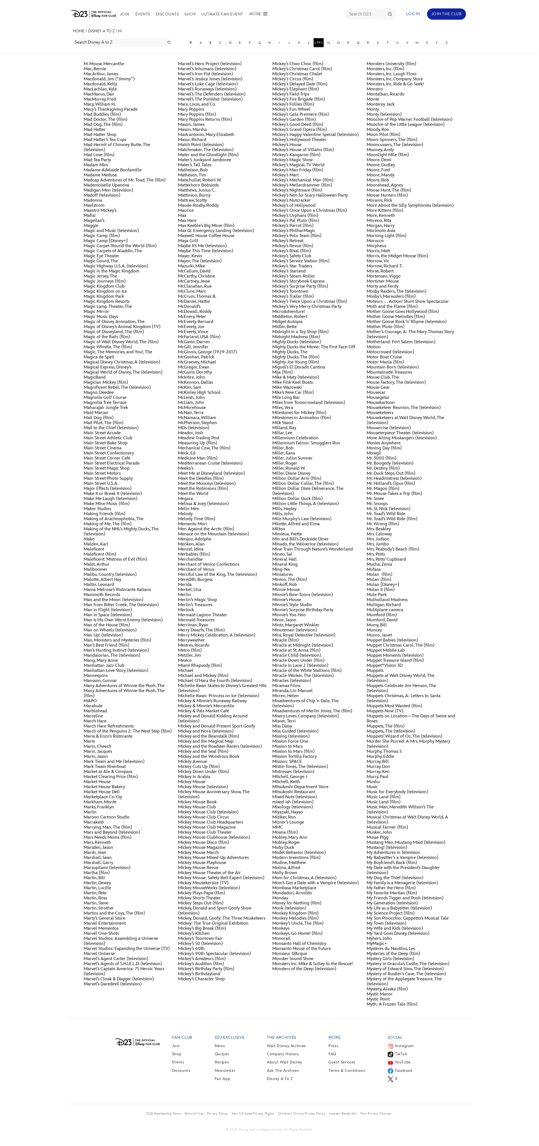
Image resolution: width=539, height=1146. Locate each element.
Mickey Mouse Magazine (201, 847)
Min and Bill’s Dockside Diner (300, 539)
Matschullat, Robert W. (199, 180)
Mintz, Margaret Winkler (295, 625)
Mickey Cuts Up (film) (199, 766)
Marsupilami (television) (107, 867)
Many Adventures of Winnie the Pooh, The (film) (124, 693)
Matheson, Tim (192, 175)
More (334, 1037)
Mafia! (90, 215)
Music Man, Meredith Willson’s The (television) (400, 810)
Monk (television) (289, 908)
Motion (374, 347)
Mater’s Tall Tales (194, 165)
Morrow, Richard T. (385, 266)
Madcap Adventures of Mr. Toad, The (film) (125, 180)
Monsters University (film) (391, 64)
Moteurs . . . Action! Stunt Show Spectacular (408, 301)
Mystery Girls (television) (390, 958)
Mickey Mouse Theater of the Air (209, 873)
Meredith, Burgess (195, 579)
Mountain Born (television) (393, 367)
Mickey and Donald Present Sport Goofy (216, 726)
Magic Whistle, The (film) (108, 347)
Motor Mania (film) (385, 362)
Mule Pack (377, 594)
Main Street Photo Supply (108, 478)
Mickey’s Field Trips (290, 94)
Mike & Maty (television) (295, 377)
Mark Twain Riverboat (105, 766)
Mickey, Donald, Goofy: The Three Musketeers (221, 918)
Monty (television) (384, 114)
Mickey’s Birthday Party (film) (206, 969)
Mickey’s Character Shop (201, 979)
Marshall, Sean (98, 857)
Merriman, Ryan (193, 625)
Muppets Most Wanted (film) (394, 706)
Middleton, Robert (289, 316)
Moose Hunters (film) (387, 195)
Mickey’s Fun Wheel (291, 109)
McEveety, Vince (193, 332)
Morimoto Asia (381, 230)
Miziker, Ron (284, 817)
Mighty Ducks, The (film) (295, 357)
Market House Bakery (104, 787)
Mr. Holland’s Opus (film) (391, 483)
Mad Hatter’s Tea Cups (105, 139)
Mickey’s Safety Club (291, 256)
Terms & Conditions (346, 1070)
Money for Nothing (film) (296, 903)
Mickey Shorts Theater (199, 898)
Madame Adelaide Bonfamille (112, 170)
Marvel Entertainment (105, 923)
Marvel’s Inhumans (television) (207, 69)
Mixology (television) (292, 807)
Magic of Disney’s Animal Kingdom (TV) (122, 326)
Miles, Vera (282, 407)
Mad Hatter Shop (100, 134)
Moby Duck (283, 847)
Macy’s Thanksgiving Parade (111, 109)
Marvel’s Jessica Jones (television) (210, 79)
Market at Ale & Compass (108, 771)
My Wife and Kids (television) (395, 928)
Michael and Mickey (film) (203, 675)
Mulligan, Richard (384, 605)
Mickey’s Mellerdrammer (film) (302, 185)
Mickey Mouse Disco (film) (203, 842)
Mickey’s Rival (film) (291, 251)
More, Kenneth (381, 215)
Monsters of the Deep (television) (304, 969)
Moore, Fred (378, 170)
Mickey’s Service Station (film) (301, 261)
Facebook (404, 1070)
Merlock (186, 610)
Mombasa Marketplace (294, 888)
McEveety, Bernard (195, 321)
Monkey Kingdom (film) (295, 913)
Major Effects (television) (108, 488)
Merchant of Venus (196, 569)
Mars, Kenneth (97, 842)
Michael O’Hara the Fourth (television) (215, 680)
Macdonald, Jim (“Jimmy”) (109, 79)
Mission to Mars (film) (293, 751)
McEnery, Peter (192, 316)
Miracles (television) (291, 680)
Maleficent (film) (100, 554)
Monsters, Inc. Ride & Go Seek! (395, 84)
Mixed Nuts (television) (294, 797)
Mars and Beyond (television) (112, 832)
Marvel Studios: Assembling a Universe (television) (121, 941)
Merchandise (190, 559)
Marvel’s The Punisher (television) (210, 99)
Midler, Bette (284, 326)
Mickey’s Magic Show (292, 160)
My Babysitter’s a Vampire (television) (402, 857)
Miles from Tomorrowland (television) (308, 402)
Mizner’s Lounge (288, 822)
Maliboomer (96, 569)
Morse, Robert (380, 271)
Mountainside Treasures (389, 372)
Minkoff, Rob (284, 584)
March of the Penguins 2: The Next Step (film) (128, 731)
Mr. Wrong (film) (383, 524)
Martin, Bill (94, 878)
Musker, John (379, 832)
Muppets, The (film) (386, 726)
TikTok (401, 1054)
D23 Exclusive (230, 1037)
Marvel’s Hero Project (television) (210, 64)
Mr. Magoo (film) (383, 488)
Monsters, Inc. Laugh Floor (392, 74)
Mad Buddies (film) (102, 114)
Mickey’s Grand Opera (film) (299, 129)
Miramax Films (286, 685)
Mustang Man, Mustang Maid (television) (406, 842)
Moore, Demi (379, 160)
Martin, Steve (96, 903)
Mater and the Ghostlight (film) (208, 155)
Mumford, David (382, 620)
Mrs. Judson (378, 539)
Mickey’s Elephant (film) (295, 89)
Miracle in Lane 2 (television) (300, 665)
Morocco (375, 241)
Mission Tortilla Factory (294, 756)
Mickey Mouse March (198, 852)
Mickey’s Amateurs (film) (202, 958)
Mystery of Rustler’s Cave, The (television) (406, 974)
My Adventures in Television (393, 852)
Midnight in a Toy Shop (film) (300, 332)
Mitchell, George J (289, 776)
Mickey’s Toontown (290, 291)
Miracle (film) (285, 640)
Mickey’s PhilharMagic (293, 230)
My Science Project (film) (391, 913)
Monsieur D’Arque (289, 953)
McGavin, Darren (194, 342)
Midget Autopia (287, 321)
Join (125, 14)
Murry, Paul (378, 776)
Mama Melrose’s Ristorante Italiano (117, 589)
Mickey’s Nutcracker (291, 200)
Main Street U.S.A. (101, 483)
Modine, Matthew (289, 862)
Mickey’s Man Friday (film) (297, 170)
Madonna (93, 200)
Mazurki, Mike (191, 266)
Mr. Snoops (377, 503)
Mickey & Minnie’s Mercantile (206, 706)
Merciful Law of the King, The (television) (217, 574)
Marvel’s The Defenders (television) (212, 94)
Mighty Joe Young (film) (295, 362)
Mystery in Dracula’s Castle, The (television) (408, 964)
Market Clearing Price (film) (111, 776)
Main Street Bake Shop (105, 443)
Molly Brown (284, 873)
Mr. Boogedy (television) (390, 463)
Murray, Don (378, 766)
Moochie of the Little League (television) (406, 124)
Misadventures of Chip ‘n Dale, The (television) (305, 704)
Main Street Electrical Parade (112, 463)
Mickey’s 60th (191, 948)
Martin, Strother (99, 908)
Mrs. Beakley (379, 529)
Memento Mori (192, 524)
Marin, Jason (96, 756)
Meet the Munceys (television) (207, 483)
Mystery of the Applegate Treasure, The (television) (404, 982)
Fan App (222, 1078)
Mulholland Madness (387, 599)
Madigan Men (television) (108, 190)
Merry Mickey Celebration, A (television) (216, 635)
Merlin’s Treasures (195, 605)
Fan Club (182, 1037)
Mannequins (96, 675)
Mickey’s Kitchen (194, 933)
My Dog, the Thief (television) (395, 878)
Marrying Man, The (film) (108, 827)
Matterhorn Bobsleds (198, 185)
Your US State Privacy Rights (253, 1113)
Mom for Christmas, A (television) (304, 878)
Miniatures (282, 574)
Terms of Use (193, 1113)
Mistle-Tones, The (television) (300, 766)
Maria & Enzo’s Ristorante (108, 736)
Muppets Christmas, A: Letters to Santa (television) (403, 698)
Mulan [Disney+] (383, 584)
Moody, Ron (378, 129)
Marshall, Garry (98, 862)
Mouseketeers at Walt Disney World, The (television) (405, 420)
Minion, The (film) (289, 579)
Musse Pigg (378, 837)
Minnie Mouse (286, 589)
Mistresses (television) (293, 771)
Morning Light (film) (386, 235)
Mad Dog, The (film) (103, 124)
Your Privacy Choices (375, 1113)
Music (372, 787)
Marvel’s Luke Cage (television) (208, 84)
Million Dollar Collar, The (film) (303, 483)
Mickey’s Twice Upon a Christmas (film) (309, 301)
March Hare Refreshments (109, 726)
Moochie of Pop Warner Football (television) (410, 119)
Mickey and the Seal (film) (203, 751)
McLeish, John (191, 397)
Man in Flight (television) (108, 610)
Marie (89, 741)
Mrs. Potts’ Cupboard (386, 559)
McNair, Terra (191, 412)
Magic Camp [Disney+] (106, 241)
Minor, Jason (284, 620)
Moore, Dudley (381, 165)
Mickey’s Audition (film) (201, 964)
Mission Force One (290, 741)
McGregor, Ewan (193, 367)
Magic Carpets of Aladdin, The (113, 251)
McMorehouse (192, 407)
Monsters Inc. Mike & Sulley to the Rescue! (312, 964)
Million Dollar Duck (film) (297, 498)
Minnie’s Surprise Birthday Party (302, 610)
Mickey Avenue (192, 761)
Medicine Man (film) (198, 458)
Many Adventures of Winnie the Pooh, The (124, 685)
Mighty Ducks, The (289, 352)
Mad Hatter (95, 129)
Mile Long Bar (286, 397)
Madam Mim (96, 165)
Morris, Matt (378, 251)
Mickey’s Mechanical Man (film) (303, 180)
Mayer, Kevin (190, 256)
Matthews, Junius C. (196, 190)
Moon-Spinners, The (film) (392, 139)
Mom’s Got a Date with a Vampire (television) (315, 883)
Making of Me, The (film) (108, 524)
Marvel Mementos (101, 928)
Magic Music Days (101, 316)
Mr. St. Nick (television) (388, 508)
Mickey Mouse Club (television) (208, 812)
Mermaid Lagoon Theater (202, 615)
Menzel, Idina (191, 549)
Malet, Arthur (96, 564)
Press (333, 1045)
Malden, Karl (96, 544)
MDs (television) (193, 428)
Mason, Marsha (192, 129)
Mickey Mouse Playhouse (202, 862)
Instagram (404, 1045)
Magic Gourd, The (101, 261)
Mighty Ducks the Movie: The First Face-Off (313, 347)
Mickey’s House (287, 144)
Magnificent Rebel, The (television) (117, 387)
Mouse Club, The (383, 377)
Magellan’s (94, 220)
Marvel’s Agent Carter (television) (116, 958)
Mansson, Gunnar (100, 680)
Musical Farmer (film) (387, 827)
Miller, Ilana (283, 453)
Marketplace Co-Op (103, 797)
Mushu (373, 782)
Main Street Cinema (103, 448)
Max (182, 215)
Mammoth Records (102, 594)
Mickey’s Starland (289, 271)
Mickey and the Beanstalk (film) (208, 736)
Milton (278, 529)
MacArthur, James (101, 74)
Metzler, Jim (189, 655)
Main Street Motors (102, 473)
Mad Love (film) (99, 155)
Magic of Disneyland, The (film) (114, 332)
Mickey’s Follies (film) (293, 104)
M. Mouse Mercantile (104, 64)
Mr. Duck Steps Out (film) (391, 473)
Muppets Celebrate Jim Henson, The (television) (401, 688)
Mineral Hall (284, 559)
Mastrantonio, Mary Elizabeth (206, 134)
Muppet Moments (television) (395, 655)
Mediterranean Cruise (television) (210, 463)
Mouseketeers (380, 412)
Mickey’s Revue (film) (292, 246)
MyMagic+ (377, 943)
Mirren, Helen (285, 696)
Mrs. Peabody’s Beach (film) (393, 549)
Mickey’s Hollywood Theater (299, 139)
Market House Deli (102, 792)
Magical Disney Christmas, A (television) (122, 362)
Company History (283, 1054)
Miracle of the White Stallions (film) (307, 670)
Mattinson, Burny (194, 195)
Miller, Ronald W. (288, 468)
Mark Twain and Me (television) (114, 761)
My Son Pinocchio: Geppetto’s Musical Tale (408, 918)
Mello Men (188, 508)
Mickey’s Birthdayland (199, 974)
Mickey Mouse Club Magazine (207, 827)
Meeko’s (185, 468)
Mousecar (376, 392)
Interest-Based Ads (343, 1113)
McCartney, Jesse (194, 281)
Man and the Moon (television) (113, 599)
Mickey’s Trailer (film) (293, 296)
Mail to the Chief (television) (111, 428)
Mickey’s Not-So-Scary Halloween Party (310, 195)
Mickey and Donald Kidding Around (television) (213, 719)
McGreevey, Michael (197, 362)
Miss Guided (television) (295, 731)
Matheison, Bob (193, 170)
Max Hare (187, 220)
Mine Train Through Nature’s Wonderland (312, 549)
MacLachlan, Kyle (100, 89)
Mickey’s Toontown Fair (200, 938)
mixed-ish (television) (293, 802)
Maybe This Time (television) (205, 251)
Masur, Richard (192, 139)
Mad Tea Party (97, 160)
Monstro (375, 89)
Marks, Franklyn (99, 807)
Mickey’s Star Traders (292, 266)
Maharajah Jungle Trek (106, 407)
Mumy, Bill (377, 625)
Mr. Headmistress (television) (394, 478)
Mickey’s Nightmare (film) (297, 190)
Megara (185, 498)
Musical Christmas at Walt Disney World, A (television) (407, 820)
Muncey (374, 630)
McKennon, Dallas (195, 382)
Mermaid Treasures (196, 620)
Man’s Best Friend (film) (106, 645)
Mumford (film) (382, 615)
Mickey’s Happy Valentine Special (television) (315, 134)
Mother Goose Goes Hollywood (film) (403, 311)
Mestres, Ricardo (193, 645)
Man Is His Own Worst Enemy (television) (123, 620)
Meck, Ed (186, 453)
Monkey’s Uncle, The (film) (298, 923)
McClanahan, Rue (195, 286)
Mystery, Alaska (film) (387, 989)
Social (395, 1037)
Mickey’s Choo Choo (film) (297, 64)
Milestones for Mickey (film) (299, 412)
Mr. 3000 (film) (381, 458)
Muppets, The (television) (391, 731)
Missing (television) (291, 736)
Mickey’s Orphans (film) (295, 215)
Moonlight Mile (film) (388, 155)
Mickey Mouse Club (197, 807)
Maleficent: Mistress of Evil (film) (115, 559)
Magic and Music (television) (111, 230)
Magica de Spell (99, 357)
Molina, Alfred (286, 867)
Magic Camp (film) (102, 235)
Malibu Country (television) (110, 574)
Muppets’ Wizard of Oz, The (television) (404, 736)
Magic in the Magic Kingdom (111, 271)
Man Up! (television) (103, 635)
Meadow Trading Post (198, 438)
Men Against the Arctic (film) (206, 529)
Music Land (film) (384, 797)
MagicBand (95, 377)
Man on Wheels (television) (110, 630)
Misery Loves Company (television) (305, 716)
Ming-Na (281, 569)
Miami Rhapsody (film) (200, 665)
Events (142, 14)
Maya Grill (188, 241)
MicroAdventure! (288, 311)
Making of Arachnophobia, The (113, 519)
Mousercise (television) (389, 428)
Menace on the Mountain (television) (213, 534)
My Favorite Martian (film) (392, 893)
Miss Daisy (282, 726)
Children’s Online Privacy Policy (301, 1113)
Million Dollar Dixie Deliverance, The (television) (307, 491)
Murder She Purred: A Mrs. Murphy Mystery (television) (408, 744)
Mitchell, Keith (286, 782)
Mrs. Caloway (379, 534)
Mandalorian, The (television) (112, 655)
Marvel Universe (99, 953)
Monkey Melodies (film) (295, 918)
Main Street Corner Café (107, 458)
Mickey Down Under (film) (203, 771)
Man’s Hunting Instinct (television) (116, 650)
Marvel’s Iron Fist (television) (205, 74)
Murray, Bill (378, 761)
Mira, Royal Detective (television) (303, 635)
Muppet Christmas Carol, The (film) (401, 645)
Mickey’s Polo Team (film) (296, 235)
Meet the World (193, 493)
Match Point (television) (201, 144)
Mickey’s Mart (285, 175)
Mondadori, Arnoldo (292, 893)
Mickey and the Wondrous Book (208, 756)
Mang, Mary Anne (101, 660)
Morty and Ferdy (382, 286)
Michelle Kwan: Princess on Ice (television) (218, 696)
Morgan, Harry (380, 225)
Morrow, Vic (378, 261)
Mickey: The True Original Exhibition (213, 923)
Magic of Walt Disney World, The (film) (121, 342)
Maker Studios (97, 508)
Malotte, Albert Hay (102, 579)
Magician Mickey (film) (106, 382)
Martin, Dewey (97, 883)
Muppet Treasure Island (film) (395, 660)
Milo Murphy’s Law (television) (302, 519)
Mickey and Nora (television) (206, 731)
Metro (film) (190, 650)
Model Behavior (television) (299, 852)
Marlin (90, 812)
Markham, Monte (100, 802)
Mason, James (191, 124)
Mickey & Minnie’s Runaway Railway (212, 701)
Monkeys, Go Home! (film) (297, 933)
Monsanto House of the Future (301, 948)
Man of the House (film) (107, 625)
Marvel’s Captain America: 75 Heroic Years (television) (124, 972)
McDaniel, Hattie (194, 301)
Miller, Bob (282, 448)
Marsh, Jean (95, 852)
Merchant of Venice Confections (208, 564)
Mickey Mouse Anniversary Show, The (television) (214, 795)
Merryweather (191, 640)
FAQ (332, 1054)
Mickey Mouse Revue (198, 867)
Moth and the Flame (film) (392, 306)
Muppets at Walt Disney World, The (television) (400, 678)
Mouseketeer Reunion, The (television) (404, 407)
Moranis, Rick (379, 200)
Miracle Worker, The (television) (303, 675)
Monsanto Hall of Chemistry (299, 943)
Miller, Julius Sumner (292, 458)
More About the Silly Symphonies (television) (410, 205)
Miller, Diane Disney (291, 473)
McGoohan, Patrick (196, 357)
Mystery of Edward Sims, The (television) (405, 969)
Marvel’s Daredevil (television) (113, 984)
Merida (185, 584)
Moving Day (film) (384, 448)
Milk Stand (282, 423)
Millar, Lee (282, 433)
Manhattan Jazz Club (104, 665)
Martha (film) (97, 873)
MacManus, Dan (99, 94)
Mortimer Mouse (383, 281)
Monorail (281, 938)
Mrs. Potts (376, 554)
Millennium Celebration (295, 438)
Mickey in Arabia (194, 776)
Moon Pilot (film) (383, 134)
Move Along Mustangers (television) (402, 438)
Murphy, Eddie (380, 756)
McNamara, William (197, 417)
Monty (373, 109)
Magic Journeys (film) (105, 281)
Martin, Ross (95, 898)
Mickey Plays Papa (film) (201, 893)
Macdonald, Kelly (100, 84)
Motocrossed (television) (390, 352)
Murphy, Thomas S (384, 751)
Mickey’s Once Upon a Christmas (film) (309, 210)
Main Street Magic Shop (107, 468)
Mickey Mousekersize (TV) (203, 883)
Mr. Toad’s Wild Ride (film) (392, 519)
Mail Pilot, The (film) (104, 423)
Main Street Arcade (102, 433)
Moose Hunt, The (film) (389, 190)
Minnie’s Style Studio (292, 605)
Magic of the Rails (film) (107, 337)
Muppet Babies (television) (392, 640)
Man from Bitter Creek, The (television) (121, 605)
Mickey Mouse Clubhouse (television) (214, 837)
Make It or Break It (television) (113, 493)
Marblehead (95, 711)
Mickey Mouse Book (197, 802)
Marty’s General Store (104, 918)
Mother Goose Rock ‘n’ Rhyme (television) (407, 321)
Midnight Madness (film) (296, 337)
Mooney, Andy (380, 150)
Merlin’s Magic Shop (197, 599)
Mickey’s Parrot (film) (293, 225)
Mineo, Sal (282, 554)
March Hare (95, 721)
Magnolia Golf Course (105, 397)
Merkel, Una (189, 589)
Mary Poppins (191, 109)
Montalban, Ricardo (386, 94)
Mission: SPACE (287, 761)
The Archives (281, 1037)
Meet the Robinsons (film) (203, 488)
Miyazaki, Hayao (287, 812)
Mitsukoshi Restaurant (293, 792)
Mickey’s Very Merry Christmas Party (306, 306)
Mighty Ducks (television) (296, 342)
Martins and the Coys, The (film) (114, 913)
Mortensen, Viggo (384, 276)
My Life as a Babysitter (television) (399, 908)
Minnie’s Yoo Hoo (289, 615)
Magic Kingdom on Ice (105, 291)
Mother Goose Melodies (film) (396, 316)
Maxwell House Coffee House (206, 235)
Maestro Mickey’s (100, 210)
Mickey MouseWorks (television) (209, 888)
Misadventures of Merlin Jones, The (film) (312, 711)
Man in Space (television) (108, 615)
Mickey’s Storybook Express (298, 281)
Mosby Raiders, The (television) (396, 291)
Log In (413, 14)
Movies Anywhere (384, 443)
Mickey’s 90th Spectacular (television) (215, 953)
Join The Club (446, 14)
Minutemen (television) (294, 630)
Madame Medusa (100, 175)
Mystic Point (378, 999)
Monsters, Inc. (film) (385, 69)
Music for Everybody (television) (397, 792)
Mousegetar (378, 397)
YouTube (403, 1062)
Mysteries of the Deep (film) (393, 953)
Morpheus (376, 246)
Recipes (222, 1062)
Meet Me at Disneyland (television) (211, 473)
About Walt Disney (284, 1062)
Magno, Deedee (99, 392)
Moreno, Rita (379, 220)
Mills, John (282, 514)
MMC (277, 827)
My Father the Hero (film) (391, 888)
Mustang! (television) (387, 847)
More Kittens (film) (385, 210)
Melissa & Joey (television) (203, 503)
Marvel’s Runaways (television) (207, 89)
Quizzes (222, 1054)
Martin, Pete (95, 893)
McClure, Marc (192, 291)
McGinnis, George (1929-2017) (207, 352)
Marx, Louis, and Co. (197, 104)
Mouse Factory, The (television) (396, 382)
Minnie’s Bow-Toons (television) (302, 594)
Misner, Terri (284, 721)
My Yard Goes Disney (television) (398, 933)
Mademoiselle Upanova (106, 185)
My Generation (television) (392, 903)
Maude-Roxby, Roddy (198, 205)
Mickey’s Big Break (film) (202, 928)
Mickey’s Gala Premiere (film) (300, 114)
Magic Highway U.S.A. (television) (116, 266)
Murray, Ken (378, 771)
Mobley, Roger (286, 842)
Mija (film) (282, 372)
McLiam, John (191, 402)
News (220, 1045)
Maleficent (94, 549)
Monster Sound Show (292, 958)
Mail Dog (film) (99, 417)
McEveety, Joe (191, 326)
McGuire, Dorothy (195, 372)
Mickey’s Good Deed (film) (297, 124)
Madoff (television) (102, 195)
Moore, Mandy (380, 175)
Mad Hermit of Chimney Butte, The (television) (117, 147)
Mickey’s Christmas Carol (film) (302, 69)
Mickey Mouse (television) (203, 787)
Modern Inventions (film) (296, 857)
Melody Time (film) (196, 519)
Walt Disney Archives (286, 1045)
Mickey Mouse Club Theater (205, 832)
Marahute (93, 706)
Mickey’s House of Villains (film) (303, 150)
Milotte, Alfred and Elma (296, 524)
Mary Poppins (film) (197, 114)
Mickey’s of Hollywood (294, 205)
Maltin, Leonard (99, 584)
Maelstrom (94, 205)
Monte (373, 99)
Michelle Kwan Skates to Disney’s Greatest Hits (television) (222, 688)
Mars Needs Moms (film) (107, 837)
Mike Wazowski (287, 387)
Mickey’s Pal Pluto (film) (295, 220)
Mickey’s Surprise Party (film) (300, 286)
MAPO (90, 701)
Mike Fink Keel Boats (292, 382)
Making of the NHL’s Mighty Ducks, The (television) (121, 532)
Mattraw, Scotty (192, 200)
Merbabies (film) (194, 554)
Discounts (167, 14)
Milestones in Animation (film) (301, 417)
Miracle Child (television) (296, 655)
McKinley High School (199, 392)
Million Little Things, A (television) (305, 503)
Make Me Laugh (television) (111, 498)
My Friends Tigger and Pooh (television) (405, 898)
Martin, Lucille (97, 888)
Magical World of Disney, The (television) (123, 372)
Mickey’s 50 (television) (200, 943)
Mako (89, 539)
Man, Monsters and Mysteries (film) (117, 640)
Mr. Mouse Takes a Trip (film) (394, 493)
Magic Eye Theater (101, 256)
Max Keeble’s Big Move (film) (206, 225)
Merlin (184, 594)
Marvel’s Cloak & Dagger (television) (119, 979)
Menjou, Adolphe (194, 539)
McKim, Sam (189, 387)
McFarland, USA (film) (199, 337)
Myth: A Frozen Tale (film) (392, 1004)
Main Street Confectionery (109, 453)
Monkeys (280, 928)
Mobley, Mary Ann (289, 837)
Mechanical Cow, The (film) (204, 448)
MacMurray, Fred (100, 99)
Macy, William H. (99, 104)
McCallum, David (194, 271)
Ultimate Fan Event (222, 14)
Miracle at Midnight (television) (302, 645)
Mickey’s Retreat (287, 241)
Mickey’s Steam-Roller (293, 276)
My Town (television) (386, 923)
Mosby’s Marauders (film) (391, 296)
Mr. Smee (375, 498)
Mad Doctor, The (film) (105, 119)
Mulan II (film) (381, 589)
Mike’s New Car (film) (293, 392)
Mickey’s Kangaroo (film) (296, 155)
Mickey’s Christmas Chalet (297, 74)
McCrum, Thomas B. (197, 296)
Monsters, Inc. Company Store (395, 79)
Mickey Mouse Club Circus (203, 817)
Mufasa (374, 569)
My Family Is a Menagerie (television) (402, 883)
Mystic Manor (380, 994)
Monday (280, 898)
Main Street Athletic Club (108, 438)
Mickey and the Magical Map (206, 741)
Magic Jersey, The (100, 276)
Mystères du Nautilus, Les (391, 948)
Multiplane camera (385, 610)
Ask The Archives (283, 1070)
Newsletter (225, 1070)
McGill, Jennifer (193, 347)
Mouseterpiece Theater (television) (400, 433)
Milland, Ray (284, 428)
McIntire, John (191, 377)
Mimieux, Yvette (287, 534)
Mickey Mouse (191, 782)
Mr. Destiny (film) (383, 468)
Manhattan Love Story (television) (116, 670)
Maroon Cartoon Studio (106, 817)
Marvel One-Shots (101, 933)
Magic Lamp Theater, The (108, 306)
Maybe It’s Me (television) (202, 246)
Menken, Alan (191, 544)
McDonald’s (189, 306)
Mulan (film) (379, 574)
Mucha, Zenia (379, 564)
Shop (190, 14)
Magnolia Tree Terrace (105, 402)
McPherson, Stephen (197, 423)
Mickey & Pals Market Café (203, 711)
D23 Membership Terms (164, 1113)
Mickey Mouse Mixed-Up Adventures (213, 857)
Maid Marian (96, 412)
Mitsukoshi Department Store (300, 787)
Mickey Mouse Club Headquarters (210, 822)
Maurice (186, 210)
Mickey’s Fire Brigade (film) (298, 99)
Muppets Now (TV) (385, 711)
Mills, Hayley (284, 508)
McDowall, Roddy (195, 311)
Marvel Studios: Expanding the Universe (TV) (127, 948)
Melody (185, 514)
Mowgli (374, 453)
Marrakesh (94, 822)
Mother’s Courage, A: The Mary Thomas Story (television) (410, 334)
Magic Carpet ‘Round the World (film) (120, 246)
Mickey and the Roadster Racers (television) (220, 746)
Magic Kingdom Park (104, 296)
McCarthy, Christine (196, 276)
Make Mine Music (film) (107, 503)
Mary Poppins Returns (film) (206, 119)
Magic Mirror (96, 311)
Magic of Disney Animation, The (114, 321)
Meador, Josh (190, 433)
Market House (97, 782)
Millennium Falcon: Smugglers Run (306, 443)
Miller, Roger (284, 463)
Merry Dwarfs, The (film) (201, 630)
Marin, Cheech (97, 746)
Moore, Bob (378, 180)
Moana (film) (285, 832)
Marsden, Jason (98, 847)
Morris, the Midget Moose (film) (397, 256)
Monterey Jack (381, 104)
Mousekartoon (381, 402)
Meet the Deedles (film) (201, 478)
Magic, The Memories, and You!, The (118, 352)
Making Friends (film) (104, 514)
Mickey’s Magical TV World (298, 165)
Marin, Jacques (98, 751)
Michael (185, 670)
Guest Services (341, 1062)
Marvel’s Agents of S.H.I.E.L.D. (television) (123, 964)
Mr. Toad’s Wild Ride (386, 514)
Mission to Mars (287, 746)
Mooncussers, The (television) (395, 144)
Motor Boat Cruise (384, 357)
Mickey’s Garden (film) (294, 119)
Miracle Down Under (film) (298, 660)
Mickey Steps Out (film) (200, 903)
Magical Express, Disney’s (107, 367)
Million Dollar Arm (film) (296, 478)
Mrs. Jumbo (378, 544)
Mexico (185, 660)
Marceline (93, 716)
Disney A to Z (101, 31)
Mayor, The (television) (200, 261)
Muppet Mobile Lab (386, 650)
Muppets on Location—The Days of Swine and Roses (411, 719)
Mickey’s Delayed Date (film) (299, 84)
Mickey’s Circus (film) (292, 79)
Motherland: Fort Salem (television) (401, 342)
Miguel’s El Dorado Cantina (298, 367)
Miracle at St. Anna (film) (296, 650)
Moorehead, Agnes (385, 185)
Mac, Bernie (95, 69)
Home (78, 31)
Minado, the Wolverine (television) (305, 544)
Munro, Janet (379, 635)
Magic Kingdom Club (104, 286)
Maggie (91, 225)
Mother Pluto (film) (386, 326)
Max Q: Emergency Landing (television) (216, 230)
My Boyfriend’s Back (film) (392, 862)
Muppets (375, 670)
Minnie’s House (286, 599)
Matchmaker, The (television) (206, 150)
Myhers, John (379, 938)
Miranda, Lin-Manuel (292, 690)
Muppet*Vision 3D (385, 665)
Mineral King (285, 564)
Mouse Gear (378, 387)
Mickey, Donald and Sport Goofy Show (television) (214, 911)
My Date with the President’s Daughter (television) (403, 870)
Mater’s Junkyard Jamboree (204, 160)
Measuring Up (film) (197, 443)
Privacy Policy (217, 1113)
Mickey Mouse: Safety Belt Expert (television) (221, 878)
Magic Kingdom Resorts (106, 301)
